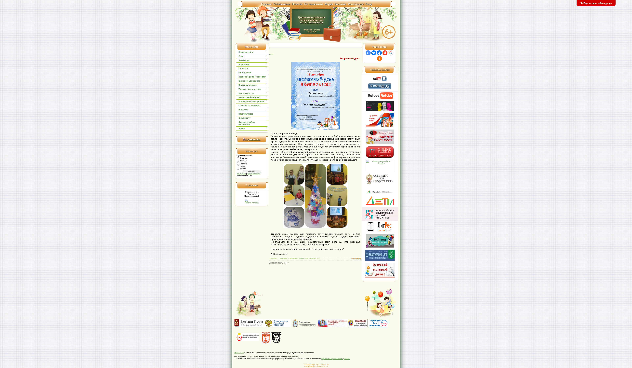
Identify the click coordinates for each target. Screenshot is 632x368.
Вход (369, 4)
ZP (327, 365)
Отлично (243, 158)
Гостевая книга (313, 4)
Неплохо (243, 163)
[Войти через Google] (390, 52)
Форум (329, 4)
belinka (301, 258)
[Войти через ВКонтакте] (373, 52)
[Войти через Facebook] (379, 52)
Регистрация (356, 4)
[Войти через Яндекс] (384, 52)
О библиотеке (281, 4)
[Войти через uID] (368, 52)
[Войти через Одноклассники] (379, 58)
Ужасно (243, 169)
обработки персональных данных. (335, 359)
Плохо (242, 166)
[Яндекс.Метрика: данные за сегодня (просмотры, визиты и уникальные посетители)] (252, 201)
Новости (297, 4)
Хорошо (243, 161)
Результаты (241, 174)
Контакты (340, 4)
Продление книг (251, 139)
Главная (266, 4)
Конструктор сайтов (312, 367)
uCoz (326, 367)
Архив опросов (253, 174)
